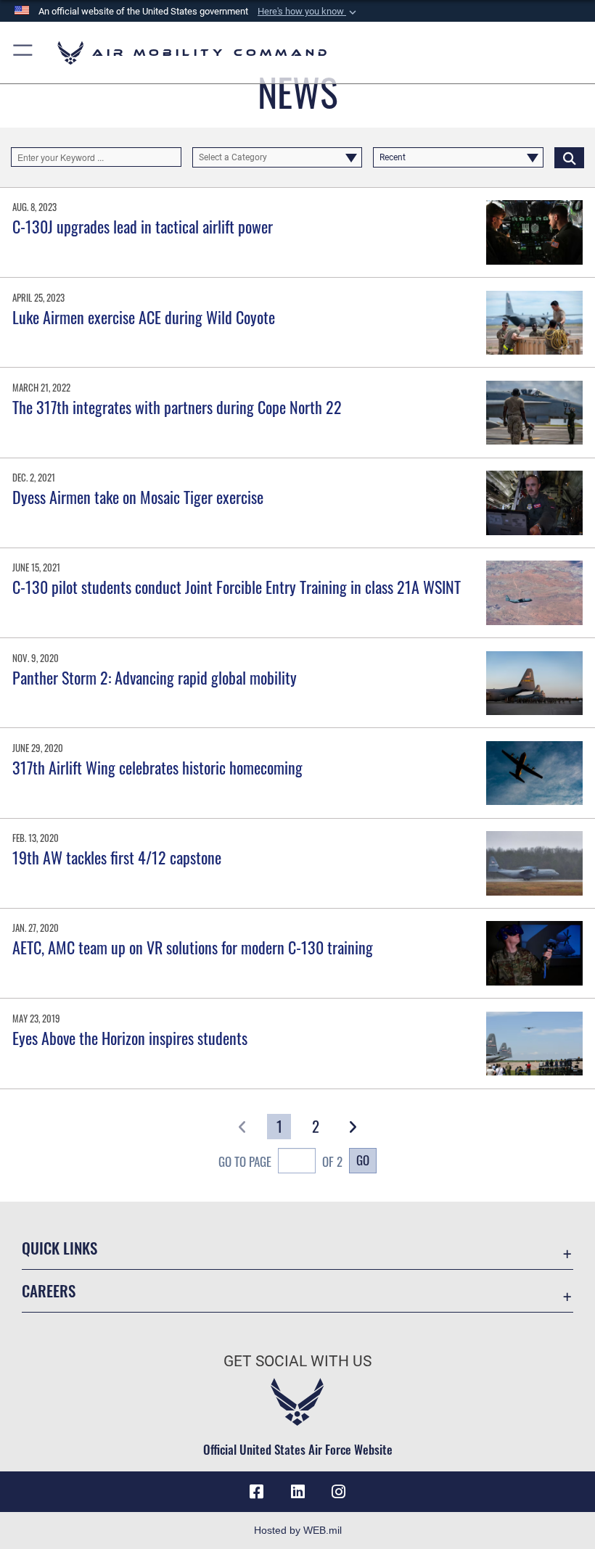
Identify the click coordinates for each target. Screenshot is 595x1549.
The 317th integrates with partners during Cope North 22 (177, 406)
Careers (48, 1290)
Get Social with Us (297, 1361)
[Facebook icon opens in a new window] (257, 1492)
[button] (308, 11)
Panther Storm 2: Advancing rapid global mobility (154, 677)
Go (362, 1159)
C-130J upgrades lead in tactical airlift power (142, 226)
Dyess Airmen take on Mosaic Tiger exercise (137, 496)
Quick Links (59, 1247)
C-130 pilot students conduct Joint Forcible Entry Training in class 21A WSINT (236, 586)
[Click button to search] (569, 157)
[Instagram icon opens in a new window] (338, 1492)
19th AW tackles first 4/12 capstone (116, 857)
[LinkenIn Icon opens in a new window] (297, 1492)
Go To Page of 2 (280, 1161)
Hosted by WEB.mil (298, 1530)
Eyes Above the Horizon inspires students (129, 1037)
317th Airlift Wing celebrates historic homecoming (157, 767)
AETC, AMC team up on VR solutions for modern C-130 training (192, 947)
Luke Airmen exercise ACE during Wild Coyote (143, 317)
